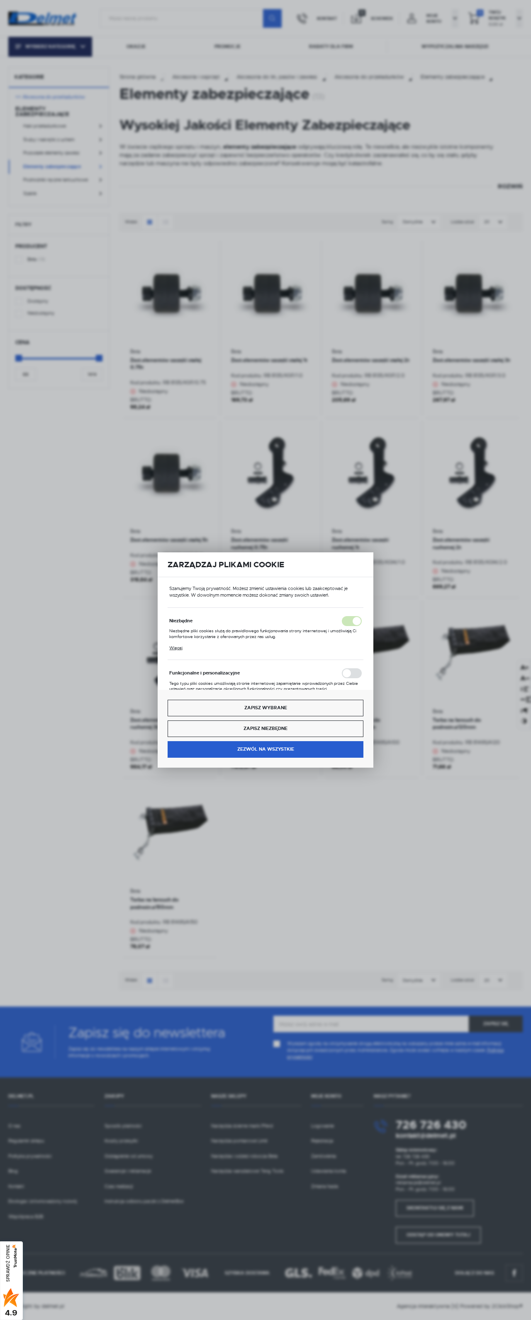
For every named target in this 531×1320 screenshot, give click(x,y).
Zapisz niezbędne (265, 728)
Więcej (176, 648)
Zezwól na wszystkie (265, 749)
